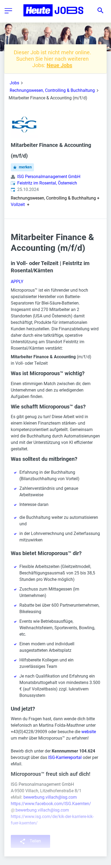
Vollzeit (18, 204)
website (88, 731)
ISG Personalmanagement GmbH (48, 176)
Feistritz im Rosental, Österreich (47, 183)
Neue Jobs (59, 65)
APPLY (17, 281)
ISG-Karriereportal (65, 757)
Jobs (14, 82)
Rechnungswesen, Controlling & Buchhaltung (52, 90)
